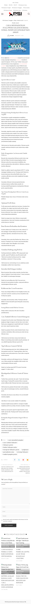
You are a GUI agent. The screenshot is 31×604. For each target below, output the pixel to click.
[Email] (27, 460)
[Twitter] (19, 460)
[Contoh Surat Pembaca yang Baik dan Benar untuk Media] (8, 542)
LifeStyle (25, 545)
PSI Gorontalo (26, 7)
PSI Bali (5, 5)
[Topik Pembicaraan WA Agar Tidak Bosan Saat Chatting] (23, 542)
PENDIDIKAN (5, 546)
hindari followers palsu (10, 447)
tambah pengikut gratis (10, 454)
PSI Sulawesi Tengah (6, 7)
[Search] (29, 14)
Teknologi (19, 573)
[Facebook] (14, 460)
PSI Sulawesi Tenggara (17, 7)
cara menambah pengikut (15, 440)
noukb (12, 35)
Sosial (12, 546)
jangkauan (18, 60)
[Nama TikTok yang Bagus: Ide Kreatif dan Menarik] (23, 569)
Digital (18, 570)
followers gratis (13, 58)
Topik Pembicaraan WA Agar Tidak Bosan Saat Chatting (22, 554)
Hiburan (19, 545)
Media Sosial (15, 22)
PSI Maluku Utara (17, 10)
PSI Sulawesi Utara (23, 5)
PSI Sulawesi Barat (8, 10)
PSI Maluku (24, 10)
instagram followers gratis (11, 449)
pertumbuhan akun (8, 452)
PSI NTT (15, 5)
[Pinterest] (23, 460)
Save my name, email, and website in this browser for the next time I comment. (15, 520)
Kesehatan (5, 570)
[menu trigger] (3, 14)
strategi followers (22, 452)
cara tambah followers (10, 442)
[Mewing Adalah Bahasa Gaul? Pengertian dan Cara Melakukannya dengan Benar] (8, 569)
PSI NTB (10, 5)
